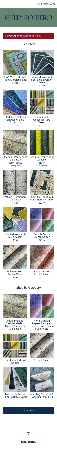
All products (28, 410)
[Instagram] (28, 434)
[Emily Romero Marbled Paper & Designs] (28, 17)
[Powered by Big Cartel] (28, 442)
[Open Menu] (3, 4)
